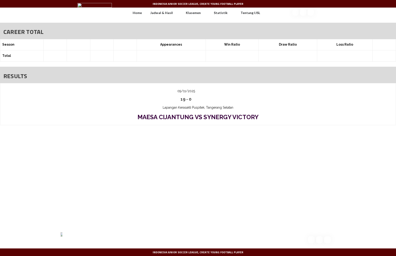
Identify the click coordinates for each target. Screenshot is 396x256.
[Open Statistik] (230, 13)
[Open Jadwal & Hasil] (175, 13)
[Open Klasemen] (203, 13)
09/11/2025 (186, 91)
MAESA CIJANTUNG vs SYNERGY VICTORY (198, 117)
